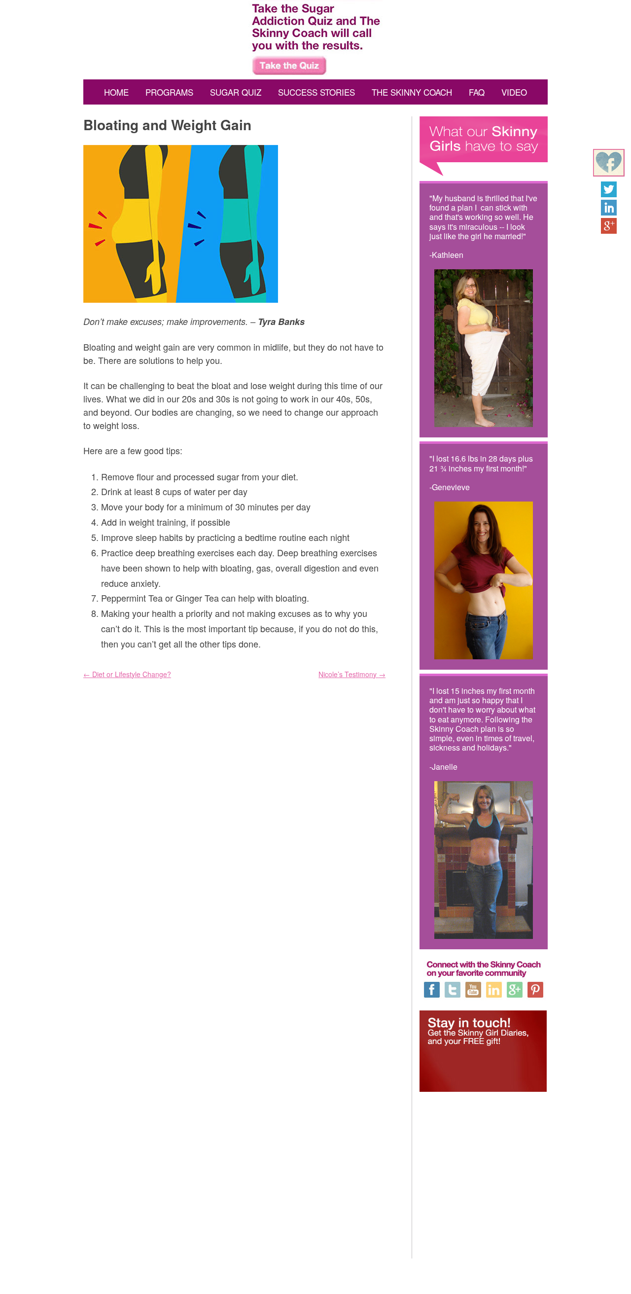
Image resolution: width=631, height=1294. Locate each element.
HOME (116, 92)
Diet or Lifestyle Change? (127, 674)
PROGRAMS (169, 92)
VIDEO (514, 92)
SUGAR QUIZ (235, 92)
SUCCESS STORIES (316, 92)
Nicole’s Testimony (352, 674)
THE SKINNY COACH (412, 92)
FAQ (477, 92)
